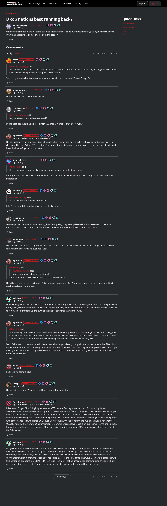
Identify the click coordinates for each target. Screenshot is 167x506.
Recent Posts (128, 27)
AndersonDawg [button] (20, 90)
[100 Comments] (49, 160)
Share (9, 39)
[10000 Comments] (52, 135)
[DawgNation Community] (14, 3)
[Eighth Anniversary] (53, 90)
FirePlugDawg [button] (19, 108)
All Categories (128, 23)
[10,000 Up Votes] (47, 59)
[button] (8, 26)
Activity (126, 31)
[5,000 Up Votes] (60, 90)
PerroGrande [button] (18, 402)
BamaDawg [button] (18, 239)
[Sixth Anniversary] (46, 160)
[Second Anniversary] (40, 59)
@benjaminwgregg (18, 66)
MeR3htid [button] (17, 298)
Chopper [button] (16, 384)
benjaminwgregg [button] (21, 25)
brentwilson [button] (18, 218)
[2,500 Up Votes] (56, 239)
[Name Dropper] (47, 25)
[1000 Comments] (56, 90)
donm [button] (15, 60)
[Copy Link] (23, 28)
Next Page (62, 476)
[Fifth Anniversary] (51, 25)
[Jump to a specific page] (115, 53)
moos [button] (15, 365)
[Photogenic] (46, 90)
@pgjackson (15, 166)
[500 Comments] (55, 25)
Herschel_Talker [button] (20, 160)
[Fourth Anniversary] (48, 190)
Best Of (126, 34)
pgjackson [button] (17, 136)
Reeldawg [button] (17, 190)
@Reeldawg (15, 267)
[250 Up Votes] (53, 160)
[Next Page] (111, 53)
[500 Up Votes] (58, 25)
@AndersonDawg (17, 115)
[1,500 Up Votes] (51, 298)
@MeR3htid (15, 329)
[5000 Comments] (44, 59)
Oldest (17, 53)
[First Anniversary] (44, 108)
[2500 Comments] (53, 218)
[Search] (134, 3)
